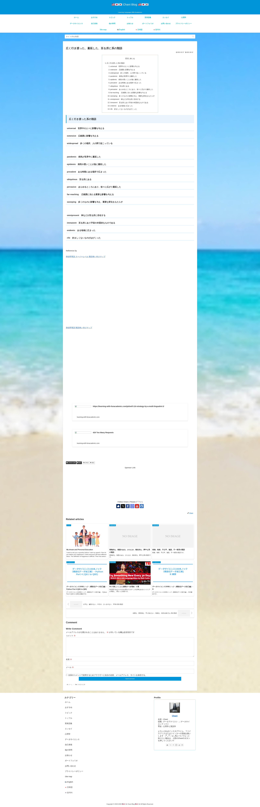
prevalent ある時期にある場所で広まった (125, 83)
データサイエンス (72, 739)
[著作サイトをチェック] (118, 506)
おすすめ (68, 707)
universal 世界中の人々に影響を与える (125, 66)
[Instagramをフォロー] (132, 506)
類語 (80, 462)
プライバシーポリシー (74, 771)
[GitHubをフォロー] (142, 506)
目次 (127, 58)
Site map (68, 777)
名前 (69, 659)
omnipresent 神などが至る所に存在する (125, 99)
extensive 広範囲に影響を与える (122, 70)
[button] (193, 37)
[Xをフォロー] (123, 506)
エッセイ (68, 729)
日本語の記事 (71, 462)
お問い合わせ (70, 766)
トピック (68, 713)
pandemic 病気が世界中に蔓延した (123, 76)
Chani (175, 716)
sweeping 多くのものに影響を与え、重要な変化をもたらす (132, 96)
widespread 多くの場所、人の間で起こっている (128, 73)
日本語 (87, 462)
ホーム (67, 702)
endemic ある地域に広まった (121, 106)
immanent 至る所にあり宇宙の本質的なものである (129, 102)
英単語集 (68, 723)
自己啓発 (68, 745)
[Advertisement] (130, 483)
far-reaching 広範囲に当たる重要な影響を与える (128, 92)
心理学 (67, 734)
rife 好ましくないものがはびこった (123, 109)
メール (70, 667)
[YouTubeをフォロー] (137, 506)
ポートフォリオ (71, 761)
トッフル (68, 718)
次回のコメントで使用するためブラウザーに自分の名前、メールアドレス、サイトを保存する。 (107, 675)
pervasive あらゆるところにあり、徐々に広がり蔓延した (131, 89)
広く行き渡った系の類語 (116, 63)
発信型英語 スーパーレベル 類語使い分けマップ (85, 257)
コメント (71, 636)
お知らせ (68, 755)
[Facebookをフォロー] (128, 506)
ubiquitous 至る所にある (120, 86)
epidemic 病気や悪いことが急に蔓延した (125, 79)
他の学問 (68, 750)
